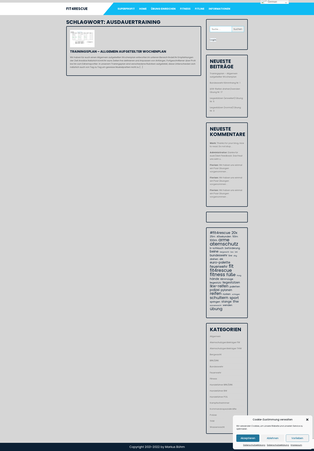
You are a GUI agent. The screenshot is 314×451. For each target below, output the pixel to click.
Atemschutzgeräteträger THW (226, 348)
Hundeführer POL (219, 396)
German (272, 1)
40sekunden (224, 236)
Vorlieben (297, 438)
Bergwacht (215, 354)
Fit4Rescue (77, 8)
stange (226, 301)
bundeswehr (218, 255)
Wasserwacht (217, 427)
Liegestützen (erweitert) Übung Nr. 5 (226, 100)
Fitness (185, 8)
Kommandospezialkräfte (223, 408)
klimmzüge (226, 279)
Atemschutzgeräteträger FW (225, 342)
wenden (227, 305)
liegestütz (215, 282)
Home (143, 8)
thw (236, 301)
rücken (227, 294)
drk (221, 259)
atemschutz (224, 244)
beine (214, 251)
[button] (307, 419)
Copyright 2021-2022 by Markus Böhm (157, 447)
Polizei (213, 415)
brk (236, 252)
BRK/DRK (214, 360)
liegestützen (231, 282)
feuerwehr (218, 266)
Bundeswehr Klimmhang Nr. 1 (225, 82)
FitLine (199, 8)
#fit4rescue (220, 232)
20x (234, 232)
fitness (217, 274)
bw (230, 255)
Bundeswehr (216, 366)
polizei (214, 290)
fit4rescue (221, 270)
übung (216, 308)
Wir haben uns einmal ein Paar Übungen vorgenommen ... (226, 168)
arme (223, 240)
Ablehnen (273, 438)
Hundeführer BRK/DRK (221, 384)
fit (231, 266)
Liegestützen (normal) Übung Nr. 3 (225, 109)
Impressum (296, 445)
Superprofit (126, 8)
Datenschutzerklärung (254, 445)
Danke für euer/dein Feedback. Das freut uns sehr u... (226, 156)
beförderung (232, 248)
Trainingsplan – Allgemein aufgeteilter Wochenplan (118, 51)
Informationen (219, 8)
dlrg (235, 256)
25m (212, 236)
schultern (219, 297)
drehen (214, 259)
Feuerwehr (215, 372)
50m (235, 236)
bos (232, 252)
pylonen (226, 290)
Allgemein (215, 336)
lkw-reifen (219, 286)
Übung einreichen (163, 8)
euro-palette (220, 262)
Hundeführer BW (218, 390)
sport (234, 297)
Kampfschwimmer (219, 402)
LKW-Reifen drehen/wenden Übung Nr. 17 (225, 90)
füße (231, 274)
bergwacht (224, 252)
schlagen (236, 294)
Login (213, 39)
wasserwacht (215, 305)
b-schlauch (217, 248)
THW (212, 421)
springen (215, 301)
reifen (215, 293)
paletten (235, 286)
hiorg (239, 275)
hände (214, 279)
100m (213, 240)
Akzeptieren (248, 438)
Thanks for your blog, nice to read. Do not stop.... (227, 145)
